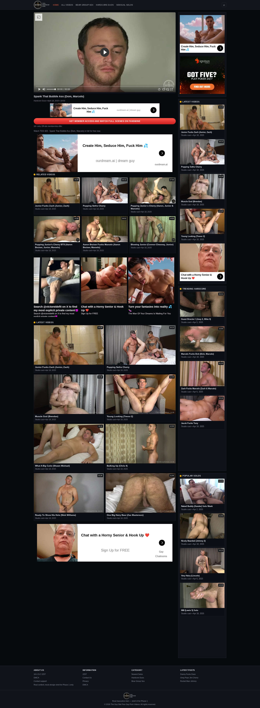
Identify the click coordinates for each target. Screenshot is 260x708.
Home (56, 5)
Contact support (40, 681)
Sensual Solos (124, 5)
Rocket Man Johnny (188, 681)
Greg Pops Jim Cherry (189, 678)
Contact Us (87, 678)
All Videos (67, 5)
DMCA (36, 678)
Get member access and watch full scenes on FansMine (104, 121)
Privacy (86, 681)
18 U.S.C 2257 (40, 674)
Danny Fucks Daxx (188, 674)
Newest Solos (137, 674)
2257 (85, 674)
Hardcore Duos (105, 5)
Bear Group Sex (84, 5)
